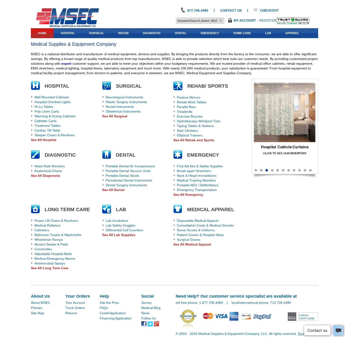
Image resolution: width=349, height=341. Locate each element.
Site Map (37, 313)
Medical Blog (150, 308)
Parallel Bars (186, 107)
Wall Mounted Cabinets (51, 97)
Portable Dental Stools (122, 175)
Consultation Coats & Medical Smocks (205, 225)
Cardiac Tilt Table (47, 130)
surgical (96, 33)
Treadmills (184, 112)
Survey (146, 303)
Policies (36, 308)
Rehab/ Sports (207, 86)
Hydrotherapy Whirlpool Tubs (199, 121)
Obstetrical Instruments (123, 111)
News (145, 313)
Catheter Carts (45, 121)
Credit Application (113, 313)
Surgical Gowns (188, 239)
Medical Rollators (47, 225)
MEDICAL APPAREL (210, 209)
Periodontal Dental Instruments (129, 180)
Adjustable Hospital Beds (53, 254)
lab (268, 33)
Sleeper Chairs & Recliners (54, 135)
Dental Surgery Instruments (126, 185)
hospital (68, 33)
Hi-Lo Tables (43, 107)
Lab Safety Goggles (120, 225)
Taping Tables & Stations (195, 126)
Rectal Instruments (120, 107)
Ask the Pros (109, 303)
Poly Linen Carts (46, 111)
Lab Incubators (117, 221)
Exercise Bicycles (190, 116)
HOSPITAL (57, 86)
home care (242, 33)
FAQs (104, 308)
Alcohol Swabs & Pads (51, 244)
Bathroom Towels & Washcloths (57, 235)
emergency (210, 33)
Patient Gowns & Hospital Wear (200, 235)
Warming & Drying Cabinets (55, 116)
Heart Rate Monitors (49, 166)
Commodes (43, 249)
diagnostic (152, 33)
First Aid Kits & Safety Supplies (200, 166)
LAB (121, 209)
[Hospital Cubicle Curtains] (285, 121)
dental (180, 33)
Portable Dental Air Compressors (130, 166)
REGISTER (267, 20)
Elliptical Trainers (189, 135)
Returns (71, 313)
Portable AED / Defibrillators (197, 185)
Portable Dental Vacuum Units (128, 171)
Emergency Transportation (197, 190)
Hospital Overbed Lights (52, 102)
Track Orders (75, 308)
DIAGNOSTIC (60, 155)
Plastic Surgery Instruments (126, 102)
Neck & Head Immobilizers (197, 175)
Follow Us (148, 318)
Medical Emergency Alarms (54, 258)
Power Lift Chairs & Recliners (56, 221)
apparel (292, 33)
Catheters (41, 230)
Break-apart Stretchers (194, 171)
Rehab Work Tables (191, 102)
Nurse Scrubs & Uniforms (196, 230)
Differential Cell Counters (124, 230)
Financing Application (116, 318)
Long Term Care (67, 209)
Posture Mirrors (188, 97)
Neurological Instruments (124, 97)
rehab (123, 33)
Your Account (75, 303)
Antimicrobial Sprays (49, 263)
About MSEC (40, 303)
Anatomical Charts (48, 171)
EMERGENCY (203, 155)
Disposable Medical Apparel (197, 221)
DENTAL (126, 155)
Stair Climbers (187, 130)
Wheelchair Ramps (48, 239)
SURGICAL (129, 86)
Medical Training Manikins (196, 180)
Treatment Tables (47, 125)
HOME (42, 33)
